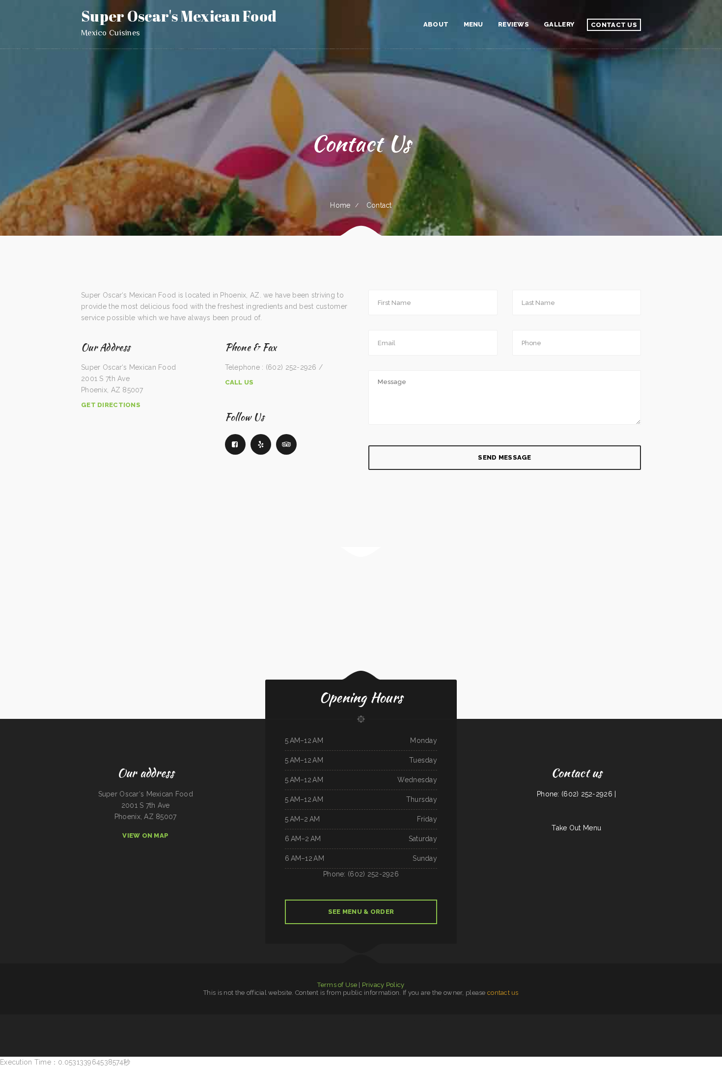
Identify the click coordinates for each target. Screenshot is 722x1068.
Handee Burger (380, 1019)
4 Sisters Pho (612, 1019)
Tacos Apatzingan (21, 1019)
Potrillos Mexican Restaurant (225, 1019)
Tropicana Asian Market (687, 1019)
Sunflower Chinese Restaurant (636, 1019)
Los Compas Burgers (368, 1019)
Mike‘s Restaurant (353, 1031)
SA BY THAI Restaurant (7, 1019)
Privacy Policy (383, 984)
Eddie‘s (381, 1031)
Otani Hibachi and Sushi (343, 1019)
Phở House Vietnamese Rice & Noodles (553, 1019)
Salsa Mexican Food (104, 1019)
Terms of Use (337, 984)
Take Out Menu (576, 828)
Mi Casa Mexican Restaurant (515, 1019)
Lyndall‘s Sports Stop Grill (44, 1019)
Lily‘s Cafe (461, 1019)
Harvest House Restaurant (243, 1019)
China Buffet (201, 1019)
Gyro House (501, 1019)
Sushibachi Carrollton (180, 1019)
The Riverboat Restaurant (532, 1019)
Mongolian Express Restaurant (369, 1031)
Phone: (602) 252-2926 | (576, 794)
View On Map (145, 835)
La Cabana (579, 1019)
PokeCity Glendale (652, 1019)
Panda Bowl (403, 1019)
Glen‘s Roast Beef (318, 1019)
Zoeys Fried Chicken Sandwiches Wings (446, 1019)
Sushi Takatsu (211, 1019)
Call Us (239, 382)
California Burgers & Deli (261, 1019)
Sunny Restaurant (91, 1019)
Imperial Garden (428, 1019)
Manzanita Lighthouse (134, 1019)
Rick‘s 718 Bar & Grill (490, 1019)
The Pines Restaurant (159, 1019)
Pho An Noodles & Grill (590, 1019)
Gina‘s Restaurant (306, 1019)
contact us (503, 992)
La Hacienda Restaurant (118, 1019)
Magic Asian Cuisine (276, 1019)
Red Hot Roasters (288, 1019)
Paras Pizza (31, 1019)
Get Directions (110, 405)
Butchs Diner (603, 1019)
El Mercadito (662, 1019)
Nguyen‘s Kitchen (146, 1019)
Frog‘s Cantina (470, 1019)
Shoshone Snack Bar (701, 1019)
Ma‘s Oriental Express (415, 1019)
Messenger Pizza (329, 1019)
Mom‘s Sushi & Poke (392, 1019)
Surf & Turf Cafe (674, 1019)
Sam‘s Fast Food (79, 1019)
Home (340, 205)
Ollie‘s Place (622, 1019)
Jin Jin (298, 1019)
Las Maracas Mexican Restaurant (63, 1019)
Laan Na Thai (192, 1019)
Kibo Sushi (169, 1019)
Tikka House (570, 1019)
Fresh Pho (479, 1019)
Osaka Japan (713, 1019)
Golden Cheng (356, 1019)
